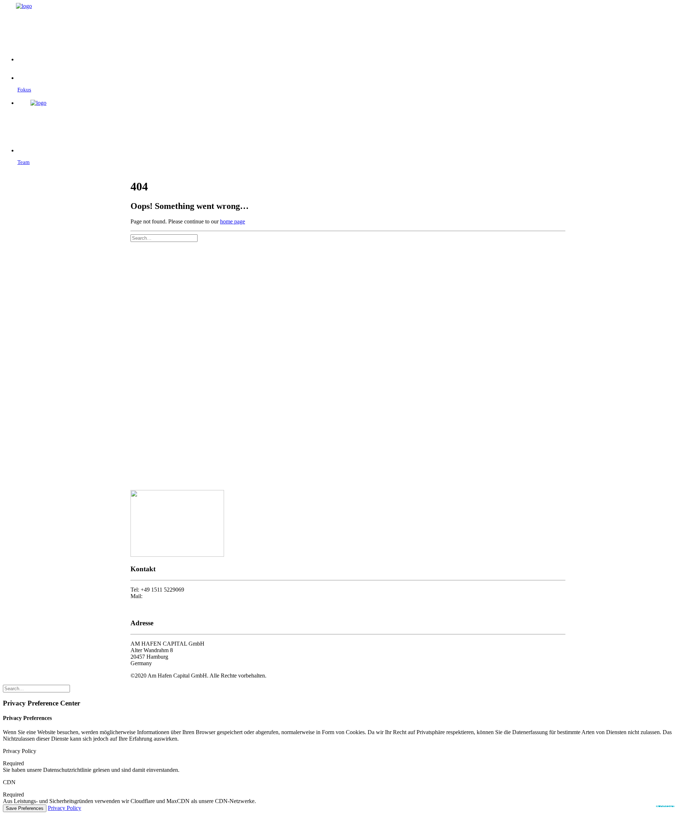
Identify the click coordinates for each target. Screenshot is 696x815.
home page (232, 221)
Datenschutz (144, 609)
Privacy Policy (64, 808)
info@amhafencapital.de (172, 596)
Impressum (143, 603)
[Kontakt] (355, 55)
